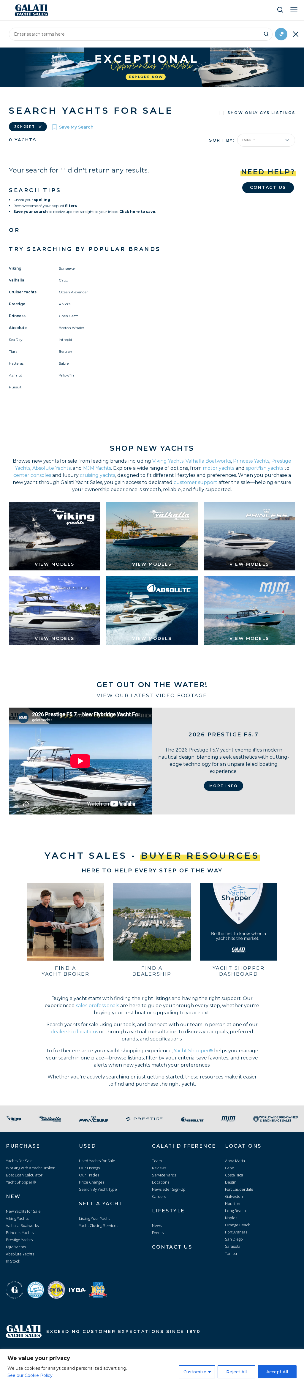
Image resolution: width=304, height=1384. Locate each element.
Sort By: (221, 140)
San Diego (234, 1239)
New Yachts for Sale (23, 1211)
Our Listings (89, 1168)
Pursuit (15, 387)
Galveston (234, 1196)
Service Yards (164, 1175)
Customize (194, 1371)
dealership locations (74, 1032)
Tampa (231, 1253)
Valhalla (16, 280)
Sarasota (232, 1246)
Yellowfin (66, 375)
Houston (232, 1203)
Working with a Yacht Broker (30, 1168)
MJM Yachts (97, 468)
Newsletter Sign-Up (169, 1189)
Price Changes (91, 1182)
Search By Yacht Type (98, 1189)
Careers (159, 1196)
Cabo (63, 280)
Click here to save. (137, 211)
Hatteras (16, 363)
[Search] (266, 33)
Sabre (64, 363)
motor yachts (218, 468)
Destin (230, 1182)
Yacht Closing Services (98, 1225)
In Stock (13, 1261)
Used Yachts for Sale (97, 1160)
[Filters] (281, 34)
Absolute (18, 327)
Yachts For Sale (19, 1160)
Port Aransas (236, 1232)
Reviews (159, 1168)
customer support (195, 482)
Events (158, 1232)
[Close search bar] (295, 34)
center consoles (32, 475)
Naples (231, 1217)
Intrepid (65, 339)
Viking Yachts (167, 461)
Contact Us (268, 187)
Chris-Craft (68, 316)
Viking (15, 268)
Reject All (236, 1371)
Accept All (277, 1371)
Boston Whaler (71, 327)
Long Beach (235, 1210)
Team (157, 1160)
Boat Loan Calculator (24, 1175)
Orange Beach (238, 1225)
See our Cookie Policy (30, 1375)
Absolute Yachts (51, 468)
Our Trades (89, 1175)
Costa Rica (234, 1175)
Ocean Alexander (73, 292)
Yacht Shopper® (193, 1051)
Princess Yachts (251, 461)
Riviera (65, 304)
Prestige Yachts (19, 1239)
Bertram (66, 351)
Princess (17, 316)
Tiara (13, 351)
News (157, 1225)
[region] (152, 1366)
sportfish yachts (264, 468)
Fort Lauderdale (239, 1189)
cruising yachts (97, 475)
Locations (160, 1182)
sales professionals (97, 1005)
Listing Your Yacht (94, 1218)
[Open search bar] (280, 10)
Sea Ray (16, 339)
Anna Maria (235, 1160)
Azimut (15, 375)
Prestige (17, 304)
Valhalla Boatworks (208, 461)
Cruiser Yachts (23, 292)
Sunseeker (67, 268)
